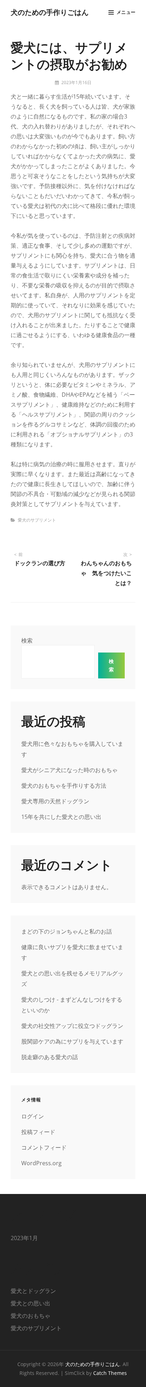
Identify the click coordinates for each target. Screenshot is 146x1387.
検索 (27, 640)
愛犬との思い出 (30, 1303)
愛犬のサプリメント (37, 520)
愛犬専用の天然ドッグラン (55, 801)
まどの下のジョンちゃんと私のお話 (66, 931)
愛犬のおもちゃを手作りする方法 (63, 785)
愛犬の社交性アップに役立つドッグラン (72, 1026)
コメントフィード (44, 1147)
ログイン (32, 1116)
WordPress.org (41, 1163)
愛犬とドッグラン (33, 1291)
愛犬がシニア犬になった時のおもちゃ (69, 770)
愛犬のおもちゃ (30, 1316)
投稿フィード (38, 1132)
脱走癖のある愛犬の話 (49, 1057)
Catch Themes (110, 1373)
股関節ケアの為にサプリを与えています (72, 1041)
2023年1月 (24, 1238)
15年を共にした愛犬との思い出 (61, 817)
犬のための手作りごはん (50, 12)
